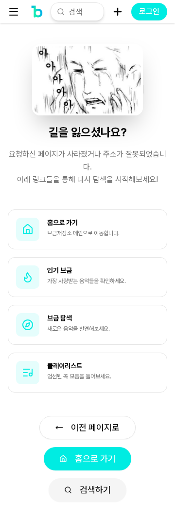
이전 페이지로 (95, 427)
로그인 (149, 11)
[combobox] (83, 11)
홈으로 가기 (95, 458)
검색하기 (95, 490)
